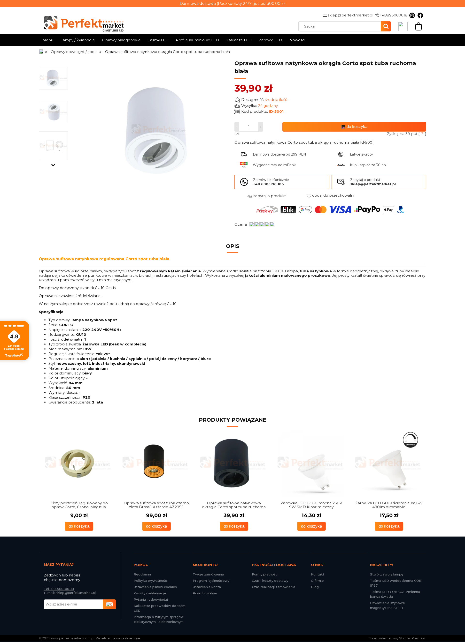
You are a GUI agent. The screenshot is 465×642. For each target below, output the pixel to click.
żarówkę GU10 (163, 303)
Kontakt (317, 574)
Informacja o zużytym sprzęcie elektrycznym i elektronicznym (159, 619)
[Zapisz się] (109, 604)
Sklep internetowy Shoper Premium (397, 638)
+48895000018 (393, 15)
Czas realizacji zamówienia (273, 587)
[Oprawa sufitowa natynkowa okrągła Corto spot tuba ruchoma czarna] (155, 463)
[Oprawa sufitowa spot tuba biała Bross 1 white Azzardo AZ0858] (387, 463)
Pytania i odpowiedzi (151, 599)
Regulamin (142, 574)
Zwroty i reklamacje (150, 593)
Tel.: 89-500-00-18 (59, 589)
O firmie (317, 580)
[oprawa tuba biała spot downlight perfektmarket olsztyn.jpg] (53, 77)
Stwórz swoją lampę (386, 574)
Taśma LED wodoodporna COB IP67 (396, 583)
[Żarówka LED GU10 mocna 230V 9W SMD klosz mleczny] (232, 463)
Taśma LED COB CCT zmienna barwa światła (395, 594)
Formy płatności (265, 574)
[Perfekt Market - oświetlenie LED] (81, 20)
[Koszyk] (418, 25)
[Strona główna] (41, 51)
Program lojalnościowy (211, 580)
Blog (315, 587)
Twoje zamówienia (208, 574)
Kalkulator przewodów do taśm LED (160, 608)
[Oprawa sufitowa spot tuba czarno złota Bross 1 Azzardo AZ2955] (77, 463)
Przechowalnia (205, 593)
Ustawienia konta (207, 587)
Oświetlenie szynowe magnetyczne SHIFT (387, 605)
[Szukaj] (386, 26)
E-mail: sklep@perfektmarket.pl (70, 593)
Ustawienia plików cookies (155, 587)
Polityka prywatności (151, 580)
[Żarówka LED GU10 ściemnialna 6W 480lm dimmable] (310, 463)
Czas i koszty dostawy (270, 580)
